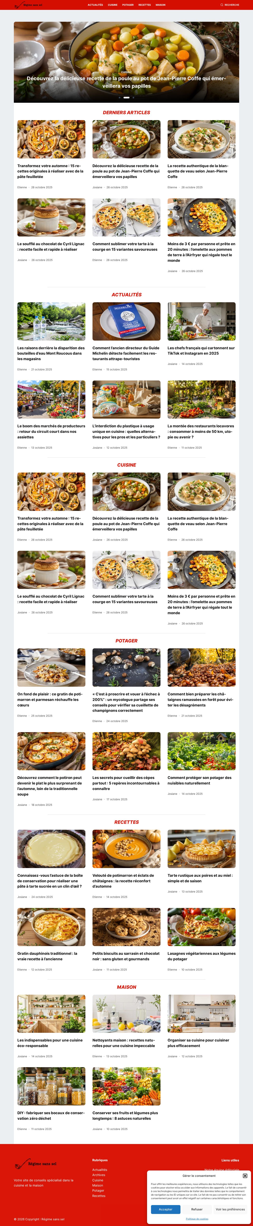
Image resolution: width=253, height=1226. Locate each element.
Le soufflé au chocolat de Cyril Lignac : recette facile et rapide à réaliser (50, 246)
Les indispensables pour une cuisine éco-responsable (50, 1043)
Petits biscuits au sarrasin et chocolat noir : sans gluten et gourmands (126, 956)
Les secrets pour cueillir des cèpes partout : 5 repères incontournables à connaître (126, 783)
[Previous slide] (36, 63)
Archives (98, 1175)
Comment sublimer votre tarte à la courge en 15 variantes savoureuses (125, 246)
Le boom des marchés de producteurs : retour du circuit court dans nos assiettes (51, 431)
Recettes (145, 4)
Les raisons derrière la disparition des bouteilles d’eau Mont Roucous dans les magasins (51, 353)
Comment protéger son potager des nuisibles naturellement (199, 780)
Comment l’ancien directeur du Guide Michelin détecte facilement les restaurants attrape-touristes (126, 353)
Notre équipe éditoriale (222, 1170)
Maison (160, 4)
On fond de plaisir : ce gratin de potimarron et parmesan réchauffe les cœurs (50, 699)
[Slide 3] (133, 97)
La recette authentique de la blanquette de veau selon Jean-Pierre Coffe (198, 171)
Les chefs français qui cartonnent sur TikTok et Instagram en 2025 (201, 351)
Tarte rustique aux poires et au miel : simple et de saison (200, 878)
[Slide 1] (119, 97)
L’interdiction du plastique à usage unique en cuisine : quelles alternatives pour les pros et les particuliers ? (126, 431)
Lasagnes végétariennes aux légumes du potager (202, 956)
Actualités (95, 4)
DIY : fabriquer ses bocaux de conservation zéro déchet (51, 1116)
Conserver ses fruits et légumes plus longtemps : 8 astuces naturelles (125, 1116)
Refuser (197, 1209)
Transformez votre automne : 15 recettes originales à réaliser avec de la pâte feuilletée (50, 171)
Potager (128, 4)
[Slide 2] (126, 97)
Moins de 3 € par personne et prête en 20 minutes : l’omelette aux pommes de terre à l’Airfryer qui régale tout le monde (201, 252)
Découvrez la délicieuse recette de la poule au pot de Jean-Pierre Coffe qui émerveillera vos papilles (126, 82)
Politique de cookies (197, 1218)
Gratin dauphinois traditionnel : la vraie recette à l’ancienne (47, 956)
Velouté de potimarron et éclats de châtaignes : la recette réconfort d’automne (123, 881)
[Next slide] (217, 63)
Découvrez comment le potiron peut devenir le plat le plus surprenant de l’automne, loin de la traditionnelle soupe (49, 785)
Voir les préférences (230, 1209)
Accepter (165, 1209)
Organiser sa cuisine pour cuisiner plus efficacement (198, 1043)
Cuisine (112, 4)
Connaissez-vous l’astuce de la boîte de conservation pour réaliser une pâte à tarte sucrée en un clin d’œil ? (50, 881)
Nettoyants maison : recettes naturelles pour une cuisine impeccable (124, 1043)
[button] (245, 1176)
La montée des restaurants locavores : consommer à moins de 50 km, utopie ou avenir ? (201, 431)
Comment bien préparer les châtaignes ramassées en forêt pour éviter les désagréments (200, 699)
